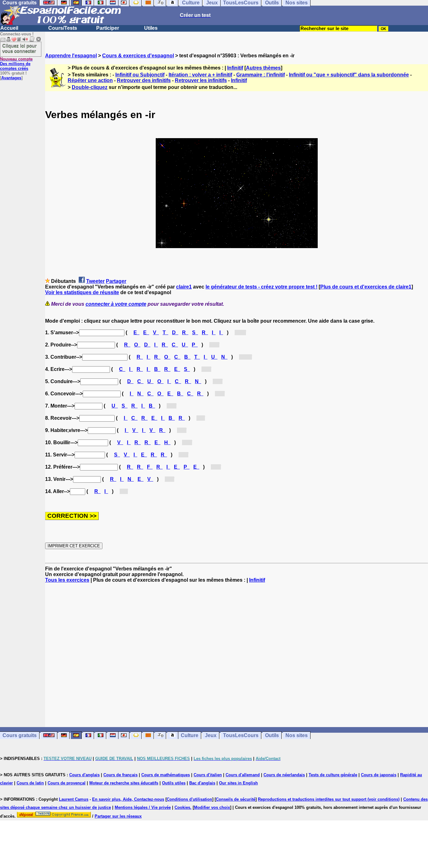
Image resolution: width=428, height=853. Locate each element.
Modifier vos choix (212, 807)
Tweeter (95, 281)
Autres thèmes (263, 67)
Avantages (11, 77)
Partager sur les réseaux (118, 816)
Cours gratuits (20, 735)
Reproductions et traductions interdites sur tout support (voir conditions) (328, 799)
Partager (116, 281)
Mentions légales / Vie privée (143, 807)
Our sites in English (238, 783)
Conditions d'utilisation (189, 799)
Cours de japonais (378, 774)
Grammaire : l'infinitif (260, 74)
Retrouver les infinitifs (201, 80)
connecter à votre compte (116, 304)
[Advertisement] (237, 655)
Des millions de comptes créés (16, 64)
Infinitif (235, 67)
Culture (189, 735)
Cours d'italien (208, 774)
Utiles (151, 28)
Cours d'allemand (243, 774)
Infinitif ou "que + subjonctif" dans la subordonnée (349, 74)
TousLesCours (240, 735)
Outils (272, 735)
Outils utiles (173, 783)
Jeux (211, 735)
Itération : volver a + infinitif (200, 74)
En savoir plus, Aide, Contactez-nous (128, 799)
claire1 (184, 286)
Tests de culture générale (333, 774)
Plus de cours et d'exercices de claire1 (365, 286)
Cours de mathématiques (165, 774)
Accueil (9, 28)
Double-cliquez (89, 87)
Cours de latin (30, 783)
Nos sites (296, 735)
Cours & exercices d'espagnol (138, 55)
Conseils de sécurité (235, 799)
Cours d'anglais (84, 774)
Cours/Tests (62, 28)
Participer (107, 28)
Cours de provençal (67, 783)
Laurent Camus (73, 799)
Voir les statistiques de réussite (82, 292)
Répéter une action (90, 80)
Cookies (182, 807)
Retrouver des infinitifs (144, 80)
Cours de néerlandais (284, 774)
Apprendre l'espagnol (71, 55)
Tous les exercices (67, 580)
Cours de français (120, 774)
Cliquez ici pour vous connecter (19, 48)
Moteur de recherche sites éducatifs (123, 783)
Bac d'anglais (202, 783)
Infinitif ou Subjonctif (139, 74)
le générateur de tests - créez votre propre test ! (261, 286)
